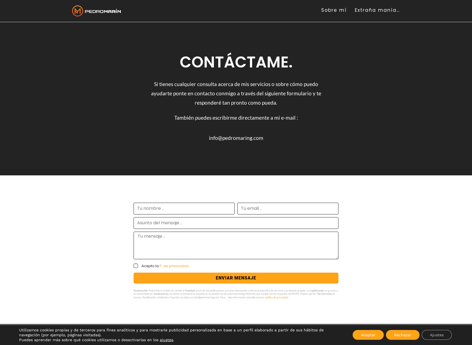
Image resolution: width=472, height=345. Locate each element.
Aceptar (368, 335)
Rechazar (402, 335)
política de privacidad (276, 297)
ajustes (166, 340)
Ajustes (437, 335)
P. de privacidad (174, 266)
